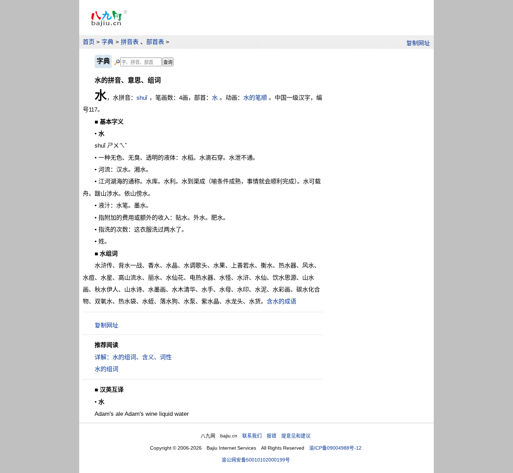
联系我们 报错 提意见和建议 (276, 435)
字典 (107, 41)
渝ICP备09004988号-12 (335, 448)
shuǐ (141, 97)
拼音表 (130, 41)
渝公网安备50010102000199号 (256, 460)
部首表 (155, 41)
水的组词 (106, 369)
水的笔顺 (255, 97)
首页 (89, 41)
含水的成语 (281, 301)
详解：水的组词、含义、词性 (133, 357)
